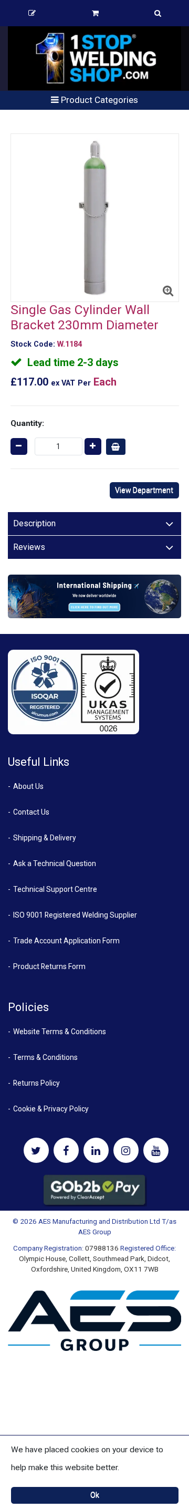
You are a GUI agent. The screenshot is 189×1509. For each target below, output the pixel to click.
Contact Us (31, 812)
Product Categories (98, 100)
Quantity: (27, 423)
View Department (144, 490)
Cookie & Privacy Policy (51, 1109)
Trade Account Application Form (66, 940)
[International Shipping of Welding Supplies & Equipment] (94, 596)
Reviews (29, 547)
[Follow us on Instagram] (126, 1150)
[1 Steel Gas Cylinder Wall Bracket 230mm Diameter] (94, 217)
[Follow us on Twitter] (36, 1150)
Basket (95, 13)
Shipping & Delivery (44, 838)
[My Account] (32, 13)
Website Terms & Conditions (59, 1031)
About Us (28, 786)
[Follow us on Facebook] (66, 1150)
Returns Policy (36, 1083)
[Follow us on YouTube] (156, 1150)
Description (34, 523)
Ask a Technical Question (54, 863)
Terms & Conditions (45, 1057)
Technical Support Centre (55, 889)
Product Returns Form (49, 966)
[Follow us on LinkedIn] (96, 1150)
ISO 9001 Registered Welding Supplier (75, 915)
